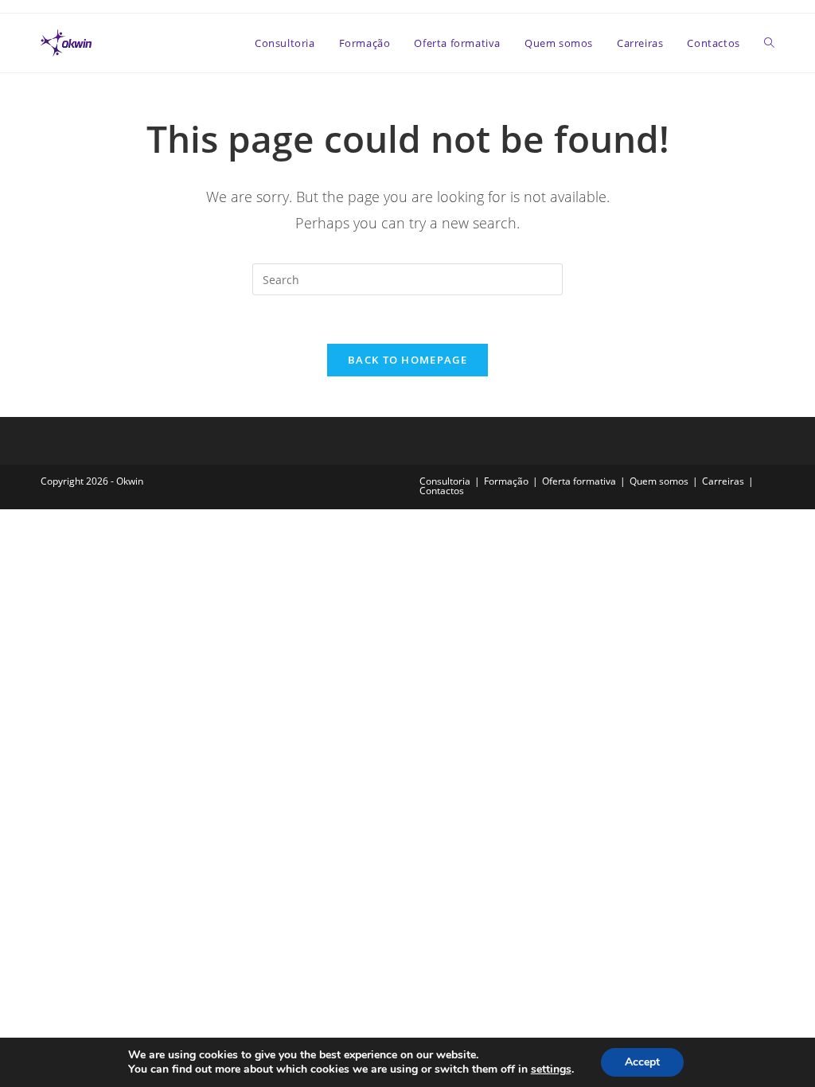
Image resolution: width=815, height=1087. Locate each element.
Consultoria (444, 481)
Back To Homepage (407, 360)
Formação (506, 481)
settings (551, 1069)
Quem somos (659, 481)
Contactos (441, 490)
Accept (642, 1061)
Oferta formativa (579, 481)
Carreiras (723, 481)
